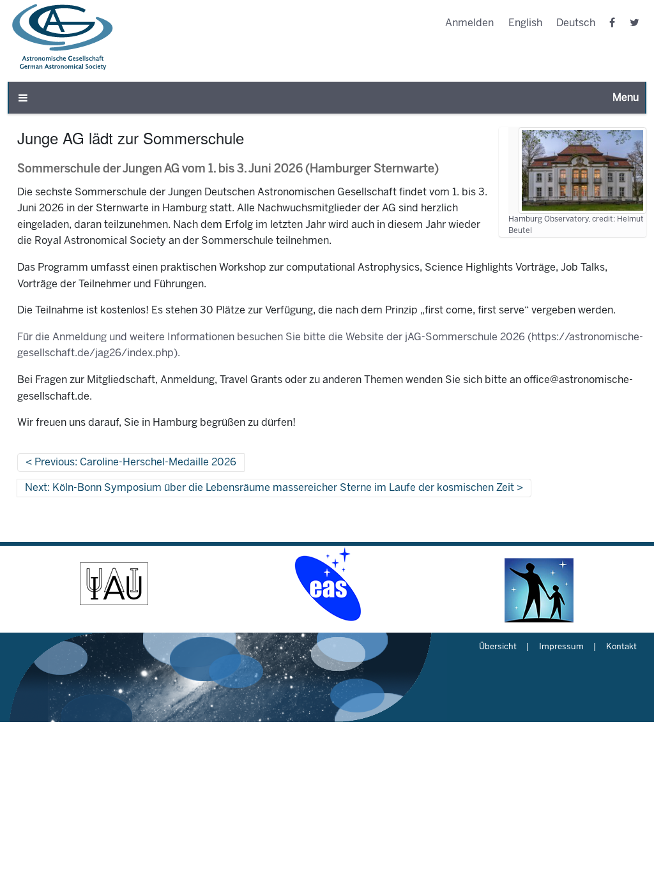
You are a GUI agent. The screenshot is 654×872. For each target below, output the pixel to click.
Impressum (561, 647)
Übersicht (498, 647)
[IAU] (114, 584)
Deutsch (575, 23)
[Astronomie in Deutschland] (540, 584)
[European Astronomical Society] (326, 584)
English (525, 23)
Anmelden (469, 23)
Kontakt (621, 647)
